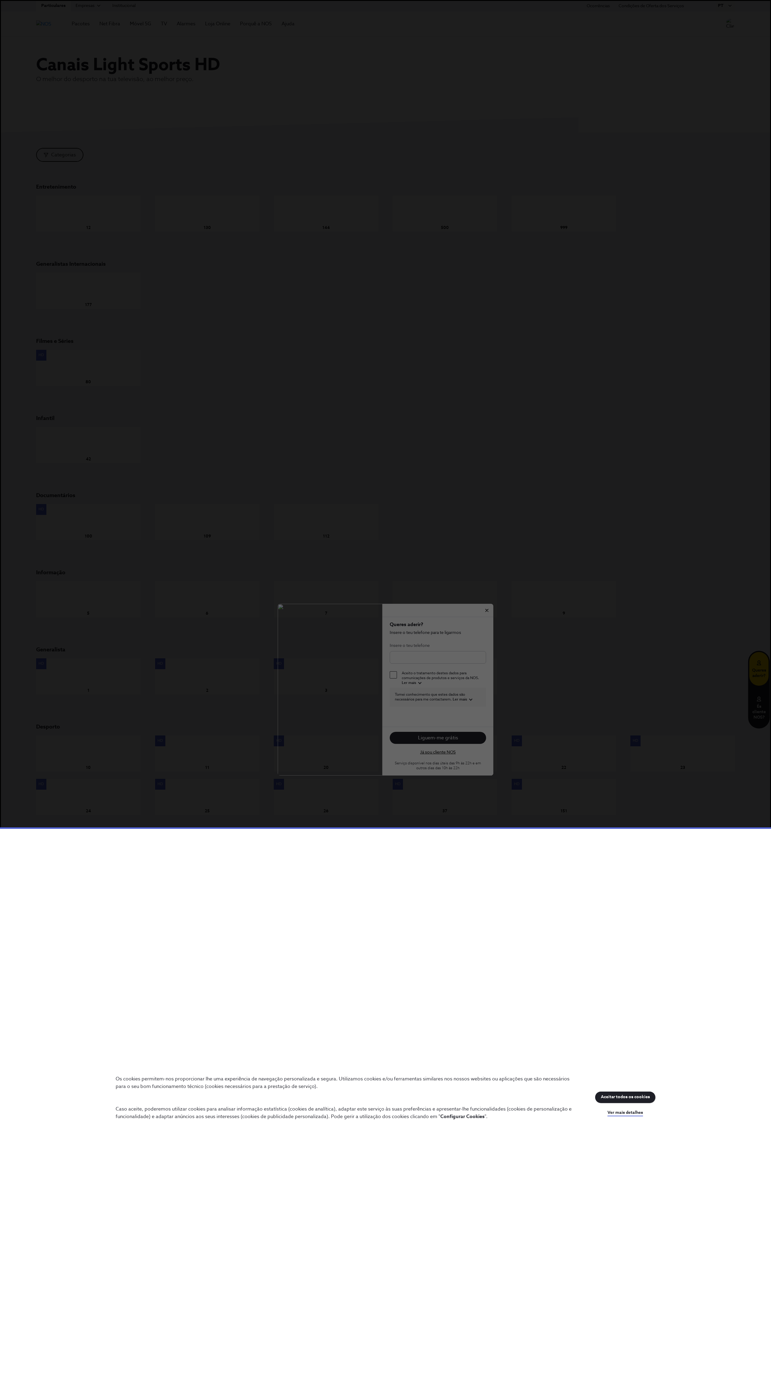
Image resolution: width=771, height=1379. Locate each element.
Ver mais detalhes (625, 1113)
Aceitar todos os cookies (625, 1097)
